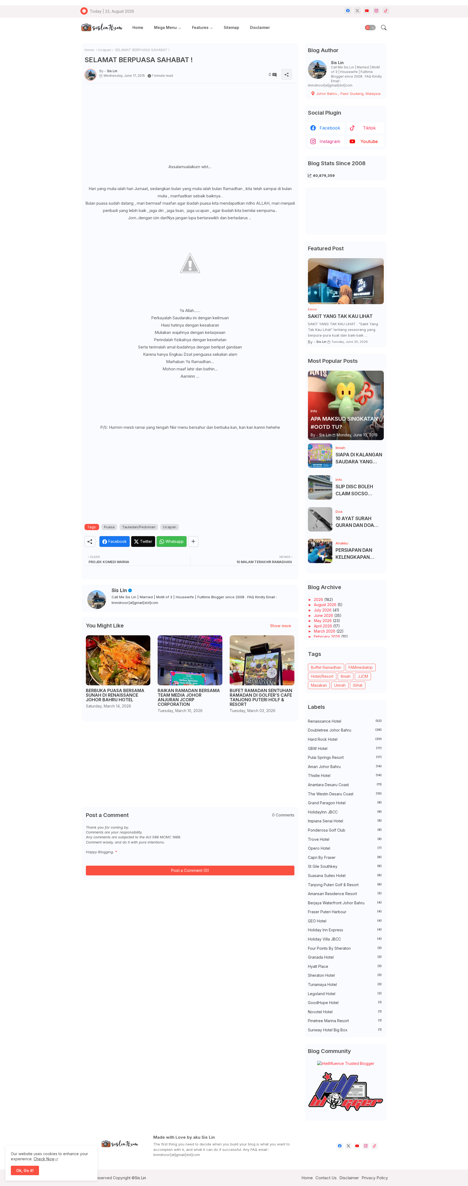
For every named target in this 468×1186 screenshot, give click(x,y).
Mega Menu (165, 27)
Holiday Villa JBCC (345, 939)
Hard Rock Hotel (345, 739)
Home (137, 27)
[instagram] (376, 10)
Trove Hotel (345, 839)
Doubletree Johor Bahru (345, 730)
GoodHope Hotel (345, 1002)
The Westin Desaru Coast (345, 794)
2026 (319, 599)
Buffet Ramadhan (326, 667)
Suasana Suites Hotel (345, 875)
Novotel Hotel (345, 1011)
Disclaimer (260, 27)
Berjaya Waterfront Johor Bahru (345, 903)
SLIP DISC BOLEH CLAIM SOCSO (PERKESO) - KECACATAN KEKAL (358, 490)
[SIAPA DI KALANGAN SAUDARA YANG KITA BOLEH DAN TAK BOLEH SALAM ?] (320, 455)
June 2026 (324, 615)
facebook (330, 128)
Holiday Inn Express (345, 930)
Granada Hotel (345, 957)
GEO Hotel (345, 921)
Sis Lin (119, 590)
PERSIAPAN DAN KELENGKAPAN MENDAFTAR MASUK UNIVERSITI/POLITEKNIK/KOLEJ (359, 554)
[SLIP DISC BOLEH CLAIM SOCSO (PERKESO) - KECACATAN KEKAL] (320, 487)
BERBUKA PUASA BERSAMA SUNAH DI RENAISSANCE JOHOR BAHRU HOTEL (115, 695)
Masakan (319, 685)
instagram (330, 141)
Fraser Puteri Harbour (345, 911)
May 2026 (323, 620)
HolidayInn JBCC (345, 812)
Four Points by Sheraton (345, 948)
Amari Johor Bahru (345, 766)
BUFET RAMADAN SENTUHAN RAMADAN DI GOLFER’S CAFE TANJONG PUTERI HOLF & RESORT (261, 697)
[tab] (138, 28)
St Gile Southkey (345, 866)
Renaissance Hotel (345, 721)
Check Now (44, 1159)
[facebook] (347, 10)
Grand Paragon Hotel (345, 802)
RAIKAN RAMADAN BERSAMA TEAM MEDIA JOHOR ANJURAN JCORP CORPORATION (189, 697)
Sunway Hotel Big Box (345, 1030)
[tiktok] (385, 10)
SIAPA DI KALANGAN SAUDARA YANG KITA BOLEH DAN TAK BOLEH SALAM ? (359, 458)
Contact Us (326, 1177)
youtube (369, 141)
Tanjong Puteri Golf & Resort (345, 884)
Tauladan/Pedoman (138, 527)
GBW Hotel (345, 748)
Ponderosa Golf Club (345, 830)
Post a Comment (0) (190, 870)
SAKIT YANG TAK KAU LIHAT (340, 316)
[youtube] (366, 10)
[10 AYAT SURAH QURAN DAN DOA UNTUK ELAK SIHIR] (320, 519)
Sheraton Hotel (345, 975)
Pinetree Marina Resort (345, 1020)
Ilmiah (345, 676)
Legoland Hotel (345, 993)
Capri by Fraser (345, 857)
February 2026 (327, 636)
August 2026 (325, 604)
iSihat (357, 685)
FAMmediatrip (361, 667)
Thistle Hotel (345, 775)
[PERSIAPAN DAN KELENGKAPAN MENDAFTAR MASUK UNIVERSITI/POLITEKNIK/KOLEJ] (320, 551)
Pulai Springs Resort (345, 757)
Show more (280, 625)
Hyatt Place (345, 966)
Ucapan (104, 50)
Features (200, 27)
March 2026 (325, 631)
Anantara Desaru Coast (345, 784)
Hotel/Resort (322, 676)
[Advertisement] (190, 125)
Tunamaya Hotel (345, 984)
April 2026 (323, 626)
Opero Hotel (345, 848)
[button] (370, 27)
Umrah (340, 685)
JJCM (363, 676)
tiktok (369, 128)
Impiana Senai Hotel (345, 821)
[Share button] (193, 541)
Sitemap (231, 27)
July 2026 (323, 610)
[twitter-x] (357, 10)
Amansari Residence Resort (345, 893)
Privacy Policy (375, 1177)
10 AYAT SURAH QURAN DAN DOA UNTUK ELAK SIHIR (356, 522)
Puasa (109, 527)
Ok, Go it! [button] (25, 1170)
